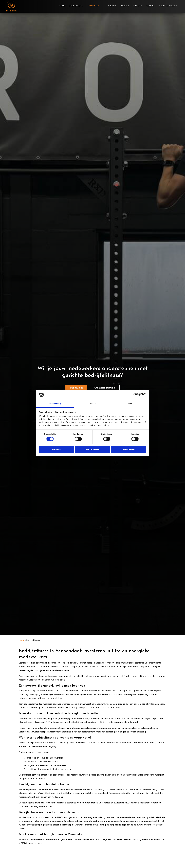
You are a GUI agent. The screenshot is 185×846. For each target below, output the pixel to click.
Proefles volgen (168, 6)
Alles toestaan (128, 449)
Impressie (137, 6)
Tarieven (111, 6)
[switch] (78, 439)
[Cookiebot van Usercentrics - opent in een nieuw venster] (135, 395)
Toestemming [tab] (55, 403)
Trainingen (94, 6)
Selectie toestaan (92, 449)
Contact (150, 6)
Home (62, 6)
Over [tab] (130, 403)
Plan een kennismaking (104, 388)
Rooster (124, 6)
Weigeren (56, 449)
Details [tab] (92, 403)
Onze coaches (76, 6)
